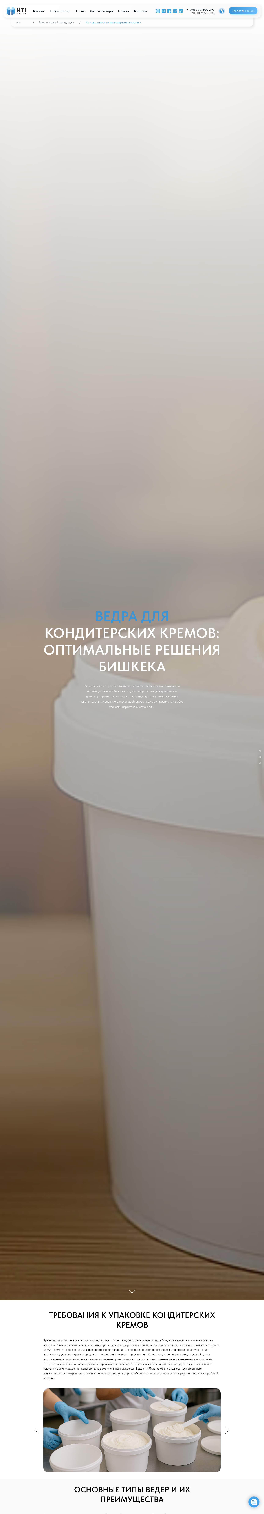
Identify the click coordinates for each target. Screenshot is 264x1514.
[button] (243, 10)
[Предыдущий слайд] (37, 1430)
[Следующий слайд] (227, 1430)
